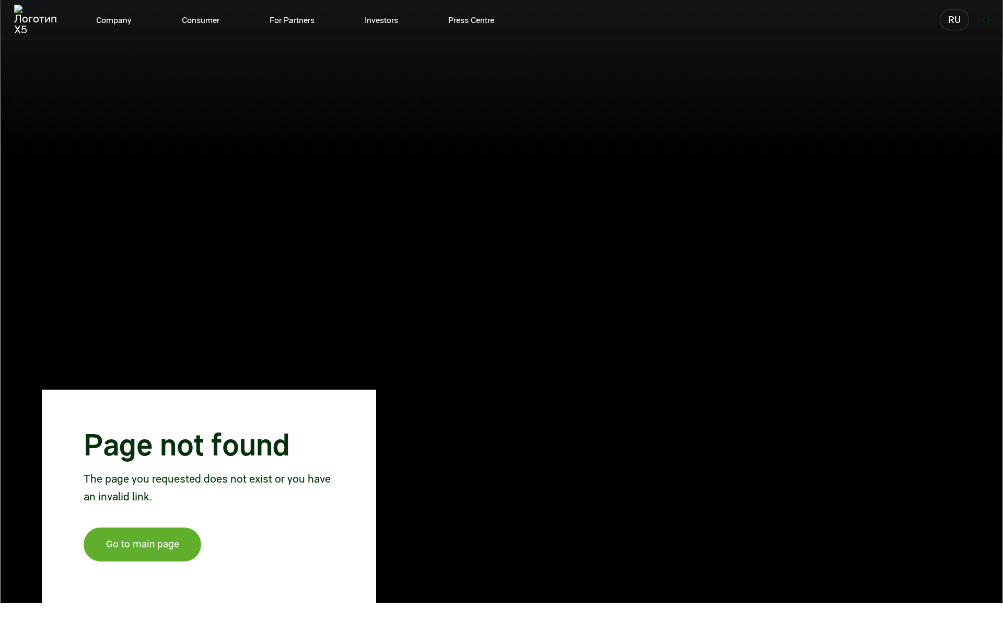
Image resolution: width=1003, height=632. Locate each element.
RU (954, 20)
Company (114, 20)
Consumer (200, 20)
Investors (381, 20)
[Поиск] (986, 20)
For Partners (292, 20)
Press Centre (471, 20)
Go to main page (142, 544)
